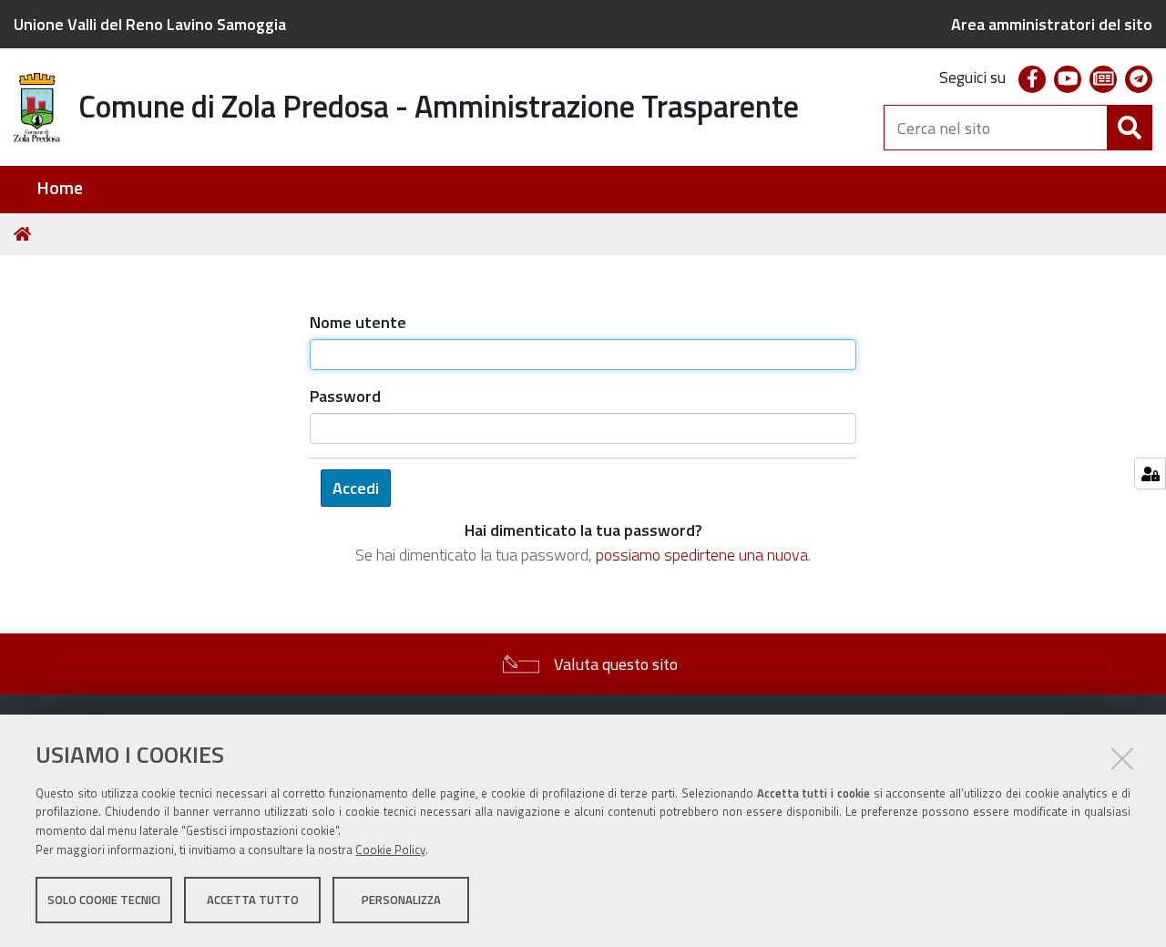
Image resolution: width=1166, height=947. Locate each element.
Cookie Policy (390, 849)
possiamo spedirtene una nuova (702, 554)
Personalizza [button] (401, 899)
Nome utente (358, 322)
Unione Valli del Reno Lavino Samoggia (150, 24)
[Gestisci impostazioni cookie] (1150, 473)
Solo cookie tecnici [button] (103, 899)
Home (59, 188)
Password (345, 396)
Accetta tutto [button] (253, 899)
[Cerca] (1129, 127)
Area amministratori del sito (1051, 24)
